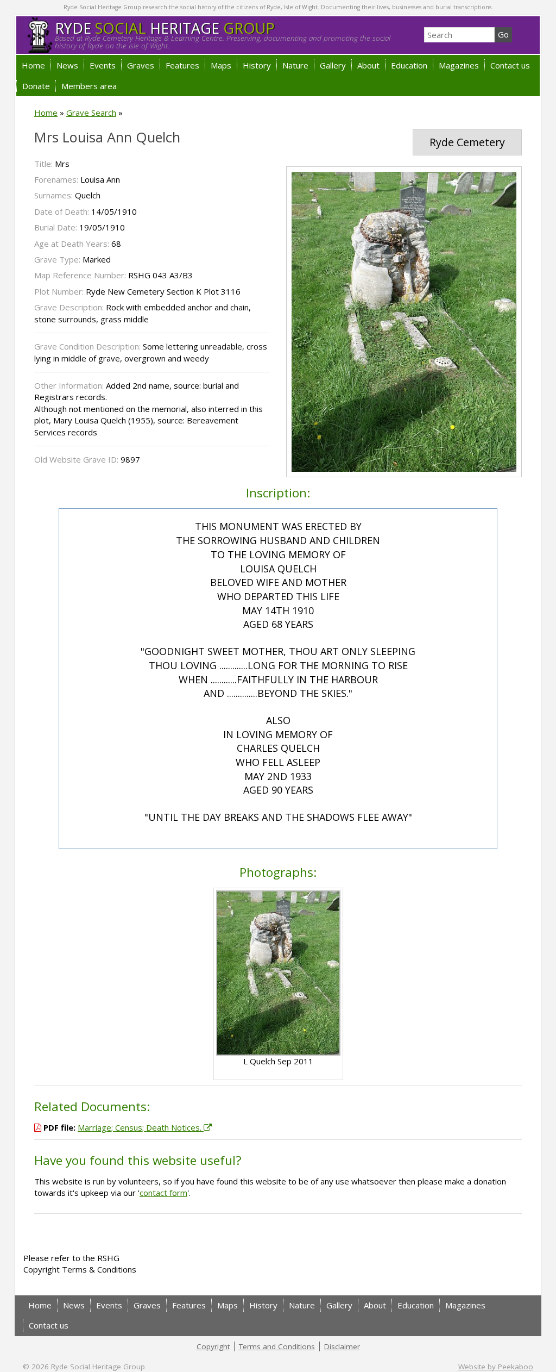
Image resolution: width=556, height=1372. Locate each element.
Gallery (333, 65)
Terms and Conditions (277, 1346)
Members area (89, 85)
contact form (163, 1192)
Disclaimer (342, 1346)
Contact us (510, 65)
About (368, 65)
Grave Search (91, 112)
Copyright (213, 1346)
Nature (295, 65)
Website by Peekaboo (495, 1366)
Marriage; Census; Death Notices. (141, 1127)
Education (409, 65)
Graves (140, 65)
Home (33, 65)
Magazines (459, 65)
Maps (221, 65)
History (257, 65)
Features (182, 65)
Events (103, 65)
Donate (36, 85)
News (67, 65)
